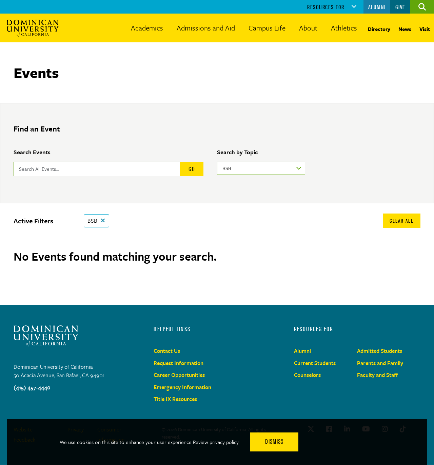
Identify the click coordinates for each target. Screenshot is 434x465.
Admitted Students (379, 351)
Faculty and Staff (377, 375)
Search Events (32, 152)
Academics (147, 28)
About (308, 28)
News (404, 29)
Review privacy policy (216, 442)
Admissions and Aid (206, 28)
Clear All (402, 221)
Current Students (315, 363)
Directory (379, 29)
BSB (92, 221)
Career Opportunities (179, 375)
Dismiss (274, 441)
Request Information (178, 363)
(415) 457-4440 (32, 387)
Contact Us (167, 351)
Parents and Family (380, 363)
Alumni (377, 7)
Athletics (344, 28)
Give (400, 7)
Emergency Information (182, 387)
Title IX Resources (175, 399)
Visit (424, 29)
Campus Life (267, 28)
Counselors (307, 375)
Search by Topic (237, 152)
